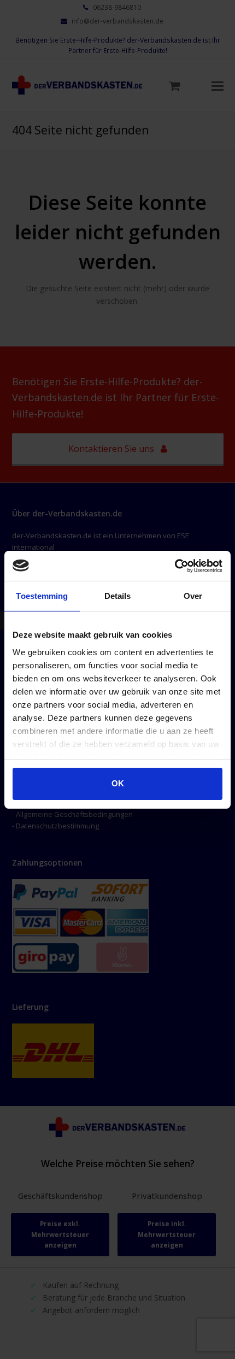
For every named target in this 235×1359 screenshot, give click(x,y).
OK (117, 783)
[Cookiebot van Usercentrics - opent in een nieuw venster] (174, 565)
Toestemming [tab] (42, 596)
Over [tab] (193, 596)
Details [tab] (117, 596)
